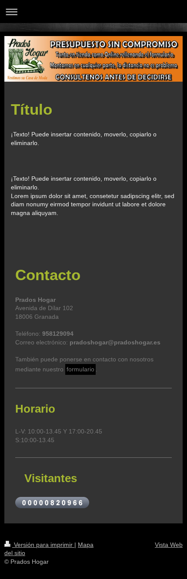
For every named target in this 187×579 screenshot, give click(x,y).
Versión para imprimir (43, 544)
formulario (80, 369)
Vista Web (169, 544)
